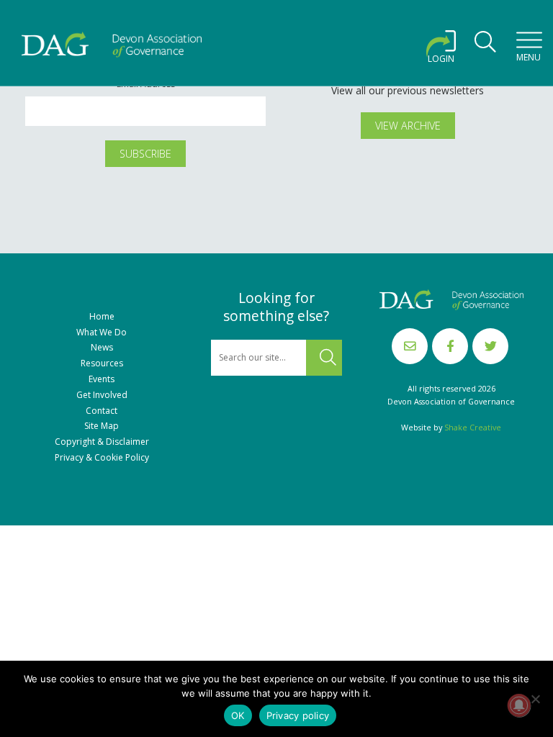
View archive (408, 125)
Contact (101, 411)
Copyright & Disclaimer (102, 442)
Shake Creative (472, 427)
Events (101, 379)
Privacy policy (298, 715)
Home (101, 316)
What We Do (101, 332)
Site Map (101, 426)
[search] (485, 46)
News (102, 347)
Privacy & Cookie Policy (102, 458)
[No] (535, 699)
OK (238, 715)
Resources (102, 363)
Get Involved (101, 395)
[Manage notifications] (519, 705)
